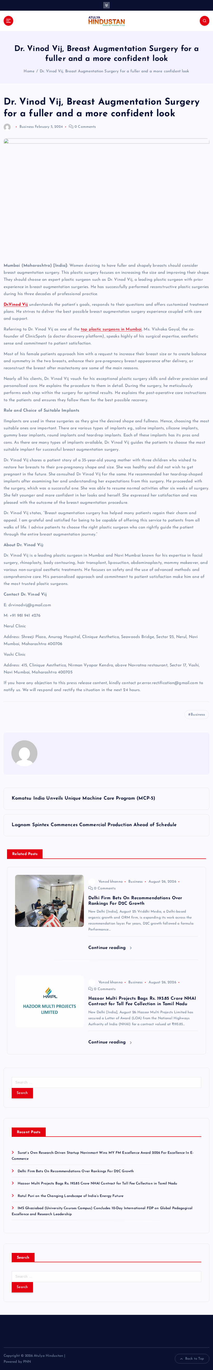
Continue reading (107, 948)
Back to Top (194, 1358)
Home (29, 71)
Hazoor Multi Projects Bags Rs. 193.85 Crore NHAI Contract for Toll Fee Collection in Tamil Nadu (97, 1183)
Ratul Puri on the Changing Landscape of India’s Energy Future (70, 1196)
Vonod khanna (110, 882)
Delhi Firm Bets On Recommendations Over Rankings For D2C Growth (76, 1171)
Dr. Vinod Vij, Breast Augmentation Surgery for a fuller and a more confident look (114, 71)
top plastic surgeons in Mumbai (111, 329)
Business (26, 127)
